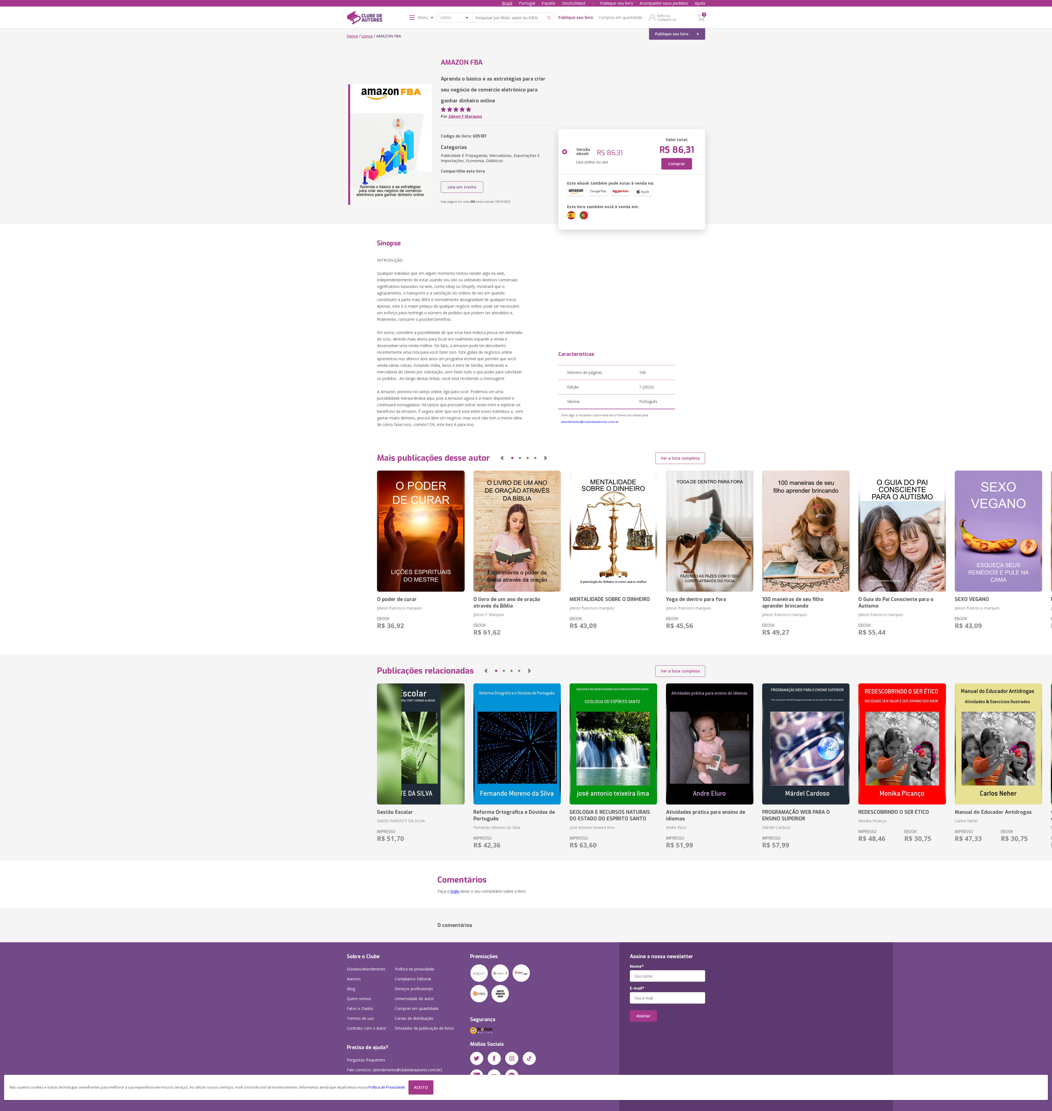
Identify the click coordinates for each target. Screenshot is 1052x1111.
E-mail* (637, 988)
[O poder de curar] (420, 531)
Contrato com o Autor (366, 1028)
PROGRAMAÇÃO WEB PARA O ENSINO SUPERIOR (796, 815)
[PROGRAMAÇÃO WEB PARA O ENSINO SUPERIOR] (806, 743)
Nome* (637, 966)
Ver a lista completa (680, 458)
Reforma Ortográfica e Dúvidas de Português (514, 815)
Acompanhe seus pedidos (664, 3)
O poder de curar (397, 599)
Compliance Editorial (413, 978)
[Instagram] (511, 1058)
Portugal (527, 3)
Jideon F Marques (465, 116)
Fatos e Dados (360, 1008)
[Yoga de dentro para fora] (709, 531)
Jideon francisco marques (399, 608)
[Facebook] (494, 1058)
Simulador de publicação (424, 1028)
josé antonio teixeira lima (592, 827)
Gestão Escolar (395, 812)
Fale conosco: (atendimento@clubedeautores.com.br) (394, 1069)
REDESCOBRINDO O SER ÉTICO (893, 812)
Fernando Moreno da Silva (496, 827)
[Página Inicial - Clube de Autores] (364, 18)
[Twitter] (476, 1058)
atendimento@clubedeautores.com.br (590, 422)
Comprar (676, 163)
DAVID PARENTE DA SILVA (401, 820)
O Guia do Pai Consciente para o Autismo (895, 602)
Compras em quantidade (620, 17)
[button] (501, 458)
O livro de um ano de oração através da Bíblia (506, 602)
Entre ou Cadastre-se (666, 17)
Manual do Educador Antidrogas (993, 812)
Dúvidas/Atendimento (366, 969)
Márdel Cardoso (776, 827)
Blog (351, 988)
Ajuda (700, 3)
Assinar (643, 1015)
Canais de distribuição (414, 1018)
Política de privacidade (414, 969)
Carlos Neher (966, 820)
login (455, 891)
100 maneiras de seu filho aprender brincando (793, 602)
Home (352, 36)
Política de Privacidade (386, 1087)
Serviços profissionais (414, 988)
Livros (367, 36)
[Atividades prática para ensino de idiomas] (709, 743)
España (548, 3)
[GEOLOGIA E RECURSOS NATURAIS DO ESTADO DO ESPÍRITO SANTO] (613, 743)
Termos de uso (360, 1018)
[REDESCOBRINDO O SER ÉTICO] (902, 743)
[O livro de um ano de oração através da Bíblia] (517, 531)
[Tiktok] (529, 1058)
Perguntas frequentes (366, 1060)
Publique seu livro (616, 3)
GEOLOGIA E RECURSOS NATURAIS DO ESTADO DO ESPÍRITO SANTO (610, 815)
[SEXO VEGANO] (998, 531)
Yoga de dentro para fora (696, 599)
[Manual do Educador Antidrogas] (998, 743)
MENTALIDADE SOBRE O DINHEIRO (610, 599)
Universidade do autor (414, 998)
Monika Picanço (872, 820)
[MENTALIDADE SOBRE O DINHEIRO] (613, 531)
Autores (354, 978)
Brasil (507, 3)
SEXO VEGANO (972, 599)
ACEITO (421, 1087)
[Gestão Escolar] (420, 743)
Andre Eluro (676, 827)
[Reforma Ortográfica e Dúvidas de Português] (517, 743)
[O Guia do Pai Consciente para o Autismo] (902, 531)
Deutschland (573, 3)
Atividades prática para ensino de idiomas (705, 815)
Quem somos (359, 998)
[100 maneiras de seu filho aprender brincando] (806, 531)
